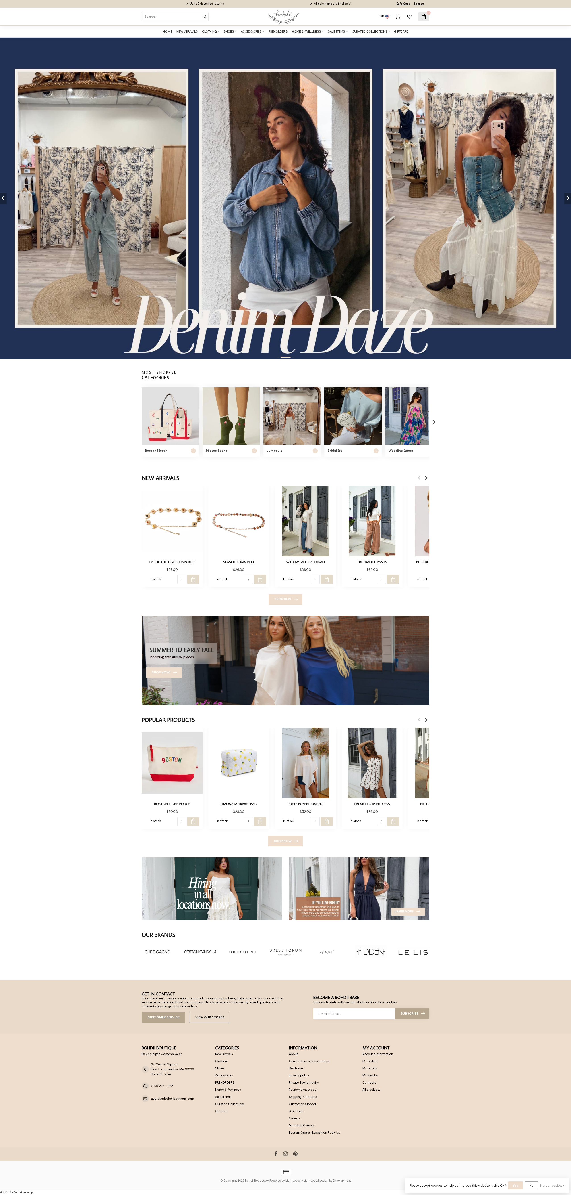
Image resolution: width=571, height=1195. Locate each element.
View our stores (209, 1017)
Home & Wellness (306, 31)
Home (167, 31)
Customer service (163, 1017)
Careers (294, 1118)
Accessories (251, 31)
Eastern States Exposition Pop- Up (314, 1132)
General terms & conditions (309, 1061)
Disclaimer (296, 1068)
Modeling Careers (301, 1125)
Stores (419, 4)
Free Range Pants (372, 562)
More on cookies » (552, 1185)
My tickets (370, 1068)
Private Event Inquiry (304, 1082)
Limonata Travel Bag (239, 804)
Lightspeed (293, 1180)
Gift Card (403, 4)
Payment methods (302, 1090)
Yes (515, 1185)
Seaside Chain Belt (238, 562)
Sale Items (336, 31)
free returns (341, 4)
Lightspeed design (316, 1180)
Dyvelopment (342, 1180)
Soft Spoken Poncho (305, 804)
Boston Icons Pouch (172, 804)
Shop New (282, 599)
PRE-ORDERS (278, 31)
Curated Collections (369, 31)
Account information (377, 1054)
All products (371, 1090)
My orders (369, 1061)
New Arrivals (187, 31)
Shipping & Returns (303, 1097)
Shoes (229, 31)
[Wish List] (409, 16)
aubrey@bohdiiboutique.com (172, 1098)
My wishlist (370, 1075)
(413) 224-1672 (162, 1086)
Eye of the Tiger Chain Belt (172, 562)
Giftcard (401, 31)
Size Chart (296, 1111)
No (532, 1185)
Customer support (302, 1104)
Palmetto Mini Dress (372, 804)
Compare (369, 1082)
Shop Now (283, 841)
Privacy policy (299, 1075)
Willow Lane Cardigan (305, 562)
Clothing (209, 31)
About (293, 1054)
